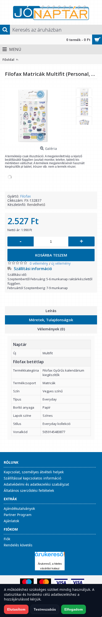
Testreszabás (45, 609)
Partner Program (17, 514)
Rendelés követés (18, 545)
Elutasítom (16, 609)
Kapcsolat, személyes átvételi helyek (34, 472)
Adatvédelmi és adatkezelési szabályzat (36, 484)
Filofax (25, 196)
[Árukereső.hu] (50, 556)
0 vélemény (39, 263)
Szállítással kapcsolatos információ (32, 478)
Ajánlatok (11, 520)
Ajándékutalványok (19, 508)
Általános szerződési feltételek (29, 490)
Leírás (51, 310)
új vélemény (61, 263)
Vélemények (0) (51, 328)
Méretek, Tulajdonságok (51, 319)
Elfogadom (73, 609)
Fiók (7, 539)
